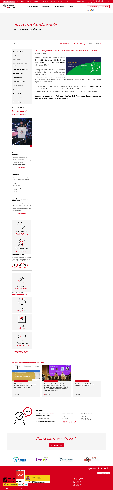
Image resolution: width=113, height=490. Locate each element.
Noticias (70, 6)
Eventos (29, 1)
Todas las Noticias (18, 51)
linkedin (99, 1)
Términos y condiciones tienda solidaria (20, 468)
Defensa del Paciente (19, 81)
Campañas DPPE (17, 98)
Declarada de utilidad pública (92, 469)
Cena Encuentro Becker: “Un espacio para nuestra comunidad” (86, 384)
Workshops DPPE (18, 73)
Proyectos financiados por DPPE (20, 64)
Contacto (68, 1)
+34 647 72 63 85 (80, 1)
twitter (88, 1)
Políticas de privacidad (45, 468)
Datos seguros (35, 468)
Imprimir (97, 43)
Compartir (90, 43)
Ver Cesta (78, 43)
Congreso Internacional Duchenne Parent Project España (48, 1)
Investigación (17, 59)
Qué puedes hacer (59, 6)
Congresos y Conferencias (20, 69)
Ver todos (31, 146)
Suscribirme (22, 213)
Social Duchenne (17, 89)
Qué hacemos (46, 6)
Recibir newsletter (103, 473)
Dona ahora (56, 445)
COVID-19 (16, 55)
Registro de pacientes (9, 1)
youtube (97, 1)
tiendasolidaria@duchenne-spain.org (45, 421)
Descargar (21, 167)
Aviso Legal (6, 468)
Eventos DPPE (17, 94)
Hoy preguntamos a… (19, 85)
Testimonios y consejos (19, 102)
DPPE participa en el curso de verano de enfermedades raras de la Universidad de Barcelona (25, 385)
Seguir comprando (64, 43)
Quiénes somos (21, 1)
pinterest (102, 1)
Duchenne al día (17, 77)
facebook (91, 1)
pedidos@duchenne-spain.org (43, 415)
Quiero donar (93, 6)
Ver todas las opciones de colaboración (22, 352)
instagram (94, 1)
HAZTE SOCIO (104, 6)
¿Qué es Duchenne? (32, 6)
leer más (17, 394)
